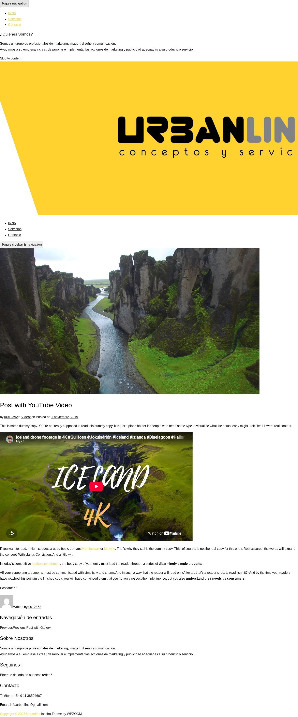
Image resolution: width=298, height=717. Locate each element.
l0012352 (11, 417)
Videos (26, 417)
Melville (109, 548)
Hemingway (91, 548)
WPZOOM (74, 714)
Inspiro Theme (51, 714)
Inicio (12, 13)
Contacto (14, 24)
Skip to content (10, 58)
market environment (46, 563)
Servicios (14, 19)
